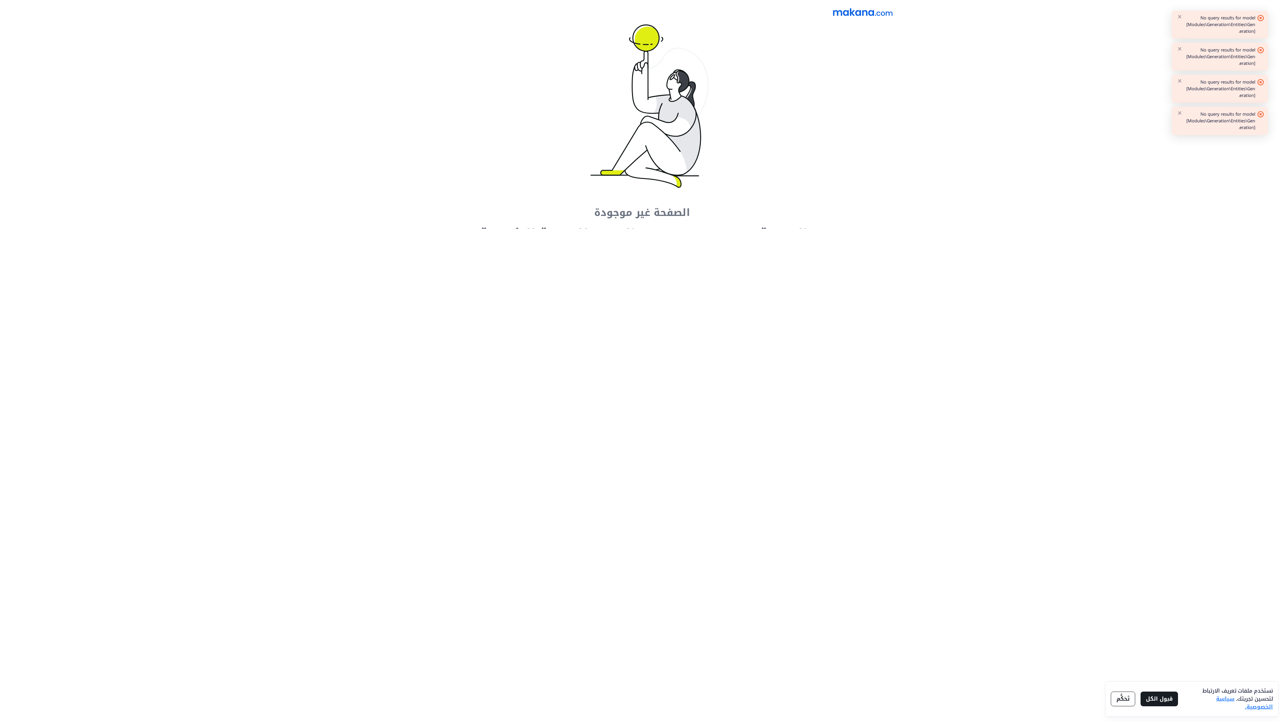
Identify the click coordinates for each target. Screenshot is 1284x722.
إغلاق (1180, 17)
